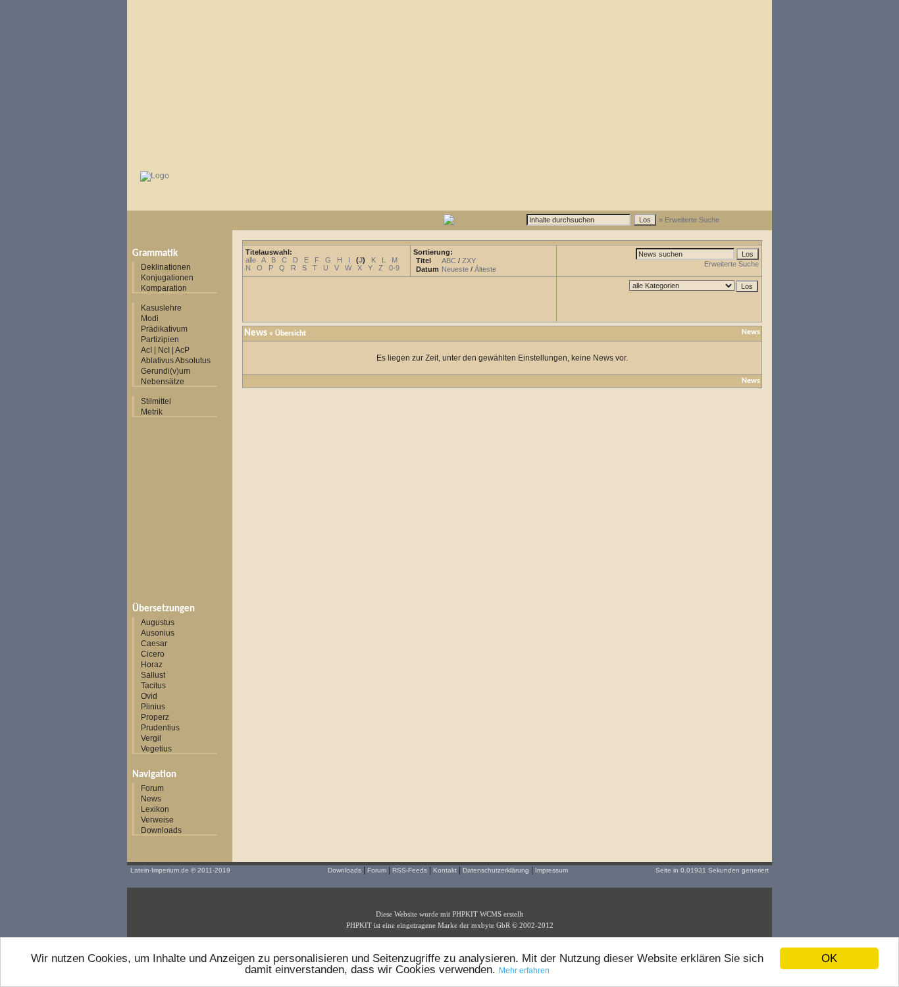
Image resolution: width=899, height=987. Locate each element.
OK (829, 958)
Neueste (455, 269)
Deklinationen (166, 267)
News (151, 798)
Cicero (153, 654)
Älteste (485, 269)
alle (250, 260)
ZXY (469, 261)
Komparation (164, 288)
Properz (155, 717)
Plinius (153, 706)
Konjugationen (167, 277)
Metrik (152, 412)
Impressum (551, 870)
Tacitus (153, 685)
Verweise (157, 819)
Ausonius (157, 633)
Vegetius (156, 748)
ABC (449, 261)
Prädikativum (164, 329)
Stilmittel (156, 401)
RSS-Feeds (409, 870)
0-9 (394, 268)
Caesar (154, 643)
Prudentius (160, 727)
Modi (150, 318)
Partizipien (160, 339)
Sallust (153, 675)
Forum (152, 788)
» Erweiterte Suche (689, 220)
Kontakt (445, 870)
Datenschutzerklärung (496, 870)
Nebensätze (162, 381)
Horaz (152, 664)
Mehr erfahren (524, 970)
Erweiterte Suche (731, 264)
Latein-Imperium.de (159, 870)
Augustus (157, 622)
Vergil (151, 738)
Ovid (149, 696)
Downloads (161, 830)
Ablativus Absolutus (176, 360)
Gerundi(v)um (165, 371)
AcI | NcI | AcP (165, 350)
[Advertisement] (449, 82)
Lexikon (155, 809)
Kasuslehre (161, 308)
